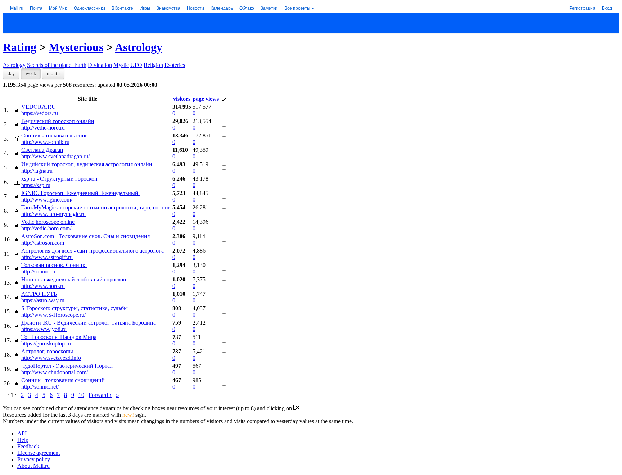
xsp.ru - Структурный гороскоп (59, 179)
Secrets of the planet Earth (56, 65)
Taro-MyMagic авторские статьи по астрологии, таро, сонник (96, 207)
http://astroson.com (42, 243)
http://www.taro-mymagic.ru (53, 214)
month (53, 73)
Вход (607, 8)
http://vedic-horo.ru (43, 128)
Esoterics (174, 65)
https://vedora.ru (39, 113)
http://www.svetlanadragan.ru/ (55, 156)
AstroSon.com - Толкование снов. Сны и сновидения (85, 236)
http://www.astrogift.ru (47, 257)
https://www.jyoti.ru (44, 329)
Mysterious (76, 47)
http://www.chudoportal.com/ (54, 372)
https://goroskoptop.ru (46, 343)
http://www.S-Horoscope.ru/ (53, 315)
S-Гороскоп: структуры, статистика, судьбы (74, 308)
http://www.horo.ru (43, 286)
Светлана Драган (42, 150)
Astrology (138, 47)
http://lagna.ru (37, 171)
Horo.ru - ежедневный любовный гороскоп (73, 279)
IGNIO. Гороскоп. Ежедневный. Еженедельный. (80, 193)
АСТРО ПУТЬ (39, 294)
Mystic (121, 65)
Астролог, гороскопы (47, 351)
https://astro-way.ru (42, 300)
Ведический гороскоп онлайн (57, 121)
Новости (195, 8)
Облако (246, 8)
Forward (100, 395)
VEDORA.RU (38, 107)
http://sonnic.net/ (40, 387)
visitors (181, 99)
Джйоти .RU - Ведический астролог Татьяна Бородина (88, 323)
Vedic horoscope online (48, 222)
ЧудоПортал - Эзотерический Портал (67, 366)
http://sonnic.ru (38, 271)
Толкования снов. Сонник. (54, 265)
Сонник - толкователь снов (54, 135)
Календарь (222, 8)
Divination (100, 65)
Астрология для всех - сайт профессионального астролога (92, 251)
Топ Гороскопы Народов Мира (58, 337)
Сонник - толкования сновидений (63, 380)
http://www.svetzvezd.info (51, 358)
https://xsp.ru (35, 185)
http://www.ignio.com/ (46, 199)
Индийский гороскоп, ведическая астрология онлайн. (87, 164)
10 (81, 395)
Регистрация (582, 8)
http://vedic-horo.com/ (46, 228)
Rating (19, 47)
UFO (136, 65)
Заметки (269, 8)
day (11, 73)
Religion (153, 65)
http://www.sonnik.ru (45, 142)
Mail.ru (16, 8)
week (31, 73)
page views (206, 99)
